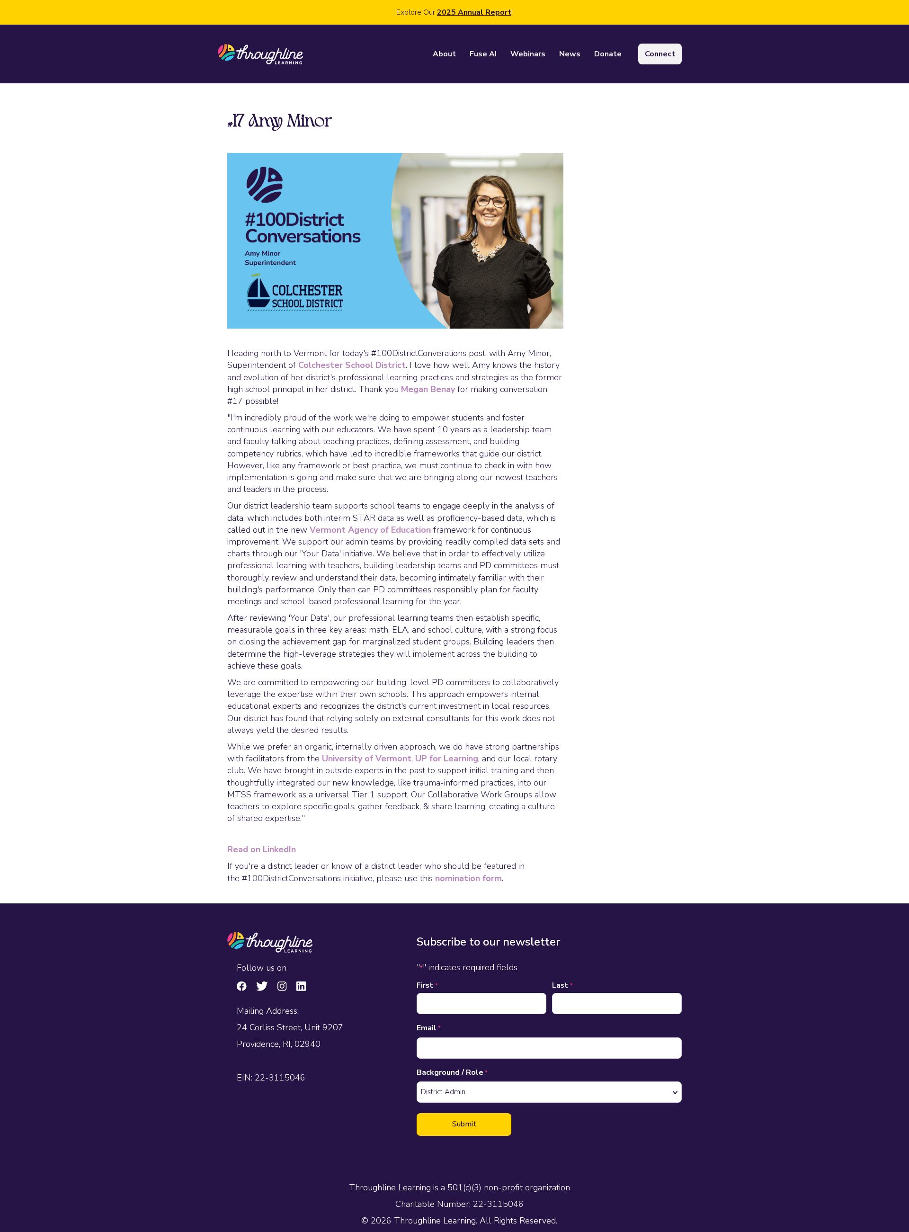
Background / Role (452, 1072)
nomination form (468, 878)
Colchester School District (352, 365)
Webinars (527, 54)
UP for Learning (446, 758)
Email (429, 1028)
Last (562, 985)
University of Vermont (366, 758)
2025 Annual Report (474, 12)
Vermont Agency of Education (370, 530)
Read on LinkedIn (261, 849)
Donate (608, 54)
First (427, 985)
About (444, 54)
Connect (660, 54)
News (569, 54)
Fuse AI (483, 54)
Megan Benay (428, 389)
